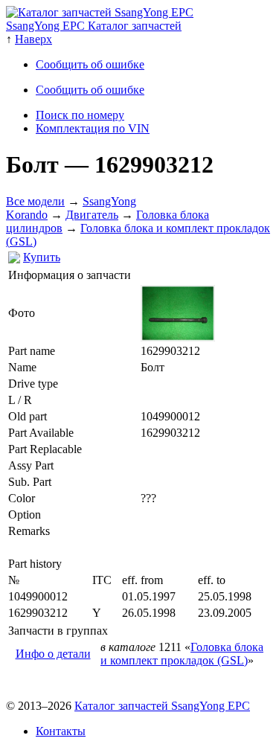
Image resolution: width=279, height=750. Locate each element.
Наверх (33, 39)
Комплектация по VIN (93, 128)
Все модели (35, 201)
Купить (41, 257)
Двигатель (91, 214)
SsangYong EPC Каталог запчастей (94, 25)
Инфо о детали (53, 653)
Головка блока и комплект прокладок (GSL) (181, 654)
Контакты (61, 731)
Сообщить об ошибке (90, 64)
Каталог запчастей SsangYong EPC (162, 705)
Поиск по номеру (80, 115)
